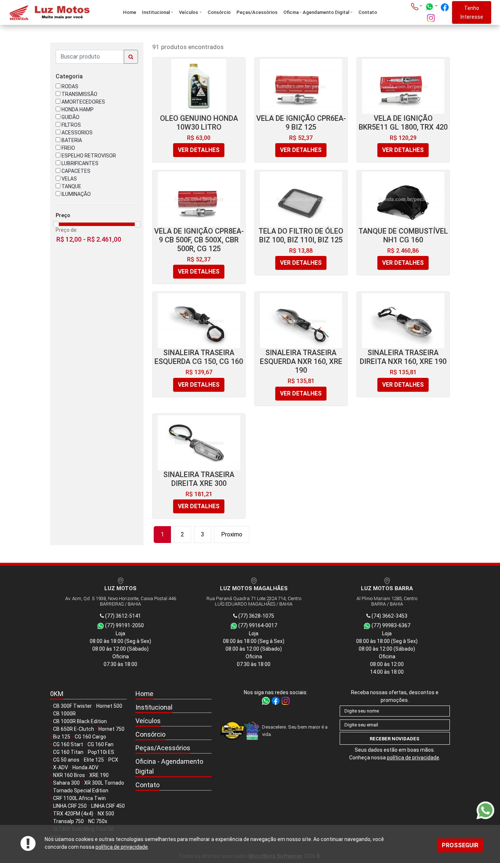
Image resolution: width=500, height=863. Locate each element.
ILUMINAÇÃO (75, 194)
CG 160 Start (68, 744)
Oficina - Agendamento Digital (316, 12)
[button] (173, 707)
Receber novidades (394, 738)
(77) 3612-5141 (122, 616)
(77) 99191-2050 (124, 625)
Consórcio (219, 12)
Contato (367, 12)
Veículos (188, 12)
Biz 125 (61, 737)
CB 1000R (64, 714)
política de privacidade (122, 847)
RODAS (69, 86)
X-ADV (60, 767)
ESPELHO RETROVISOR (88, 156)
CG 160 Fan (100, 744)
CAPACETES (75, 171)
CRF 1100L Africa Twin (79, 798)
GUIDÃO (69, 117)
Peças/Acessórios (256, 12)
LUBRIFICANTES (79, 163)
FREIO (67, 148)
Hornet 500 (109, 706)
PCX (113, 760)
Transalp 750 (68, 821)
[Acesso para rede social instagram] (430, 18)
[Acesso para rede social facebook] (444, 7)
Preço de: (67, 230)
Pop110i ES (101, 752)
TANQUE (70, 186)
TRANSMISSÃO (78, 94)
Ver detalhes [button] (199, 149)
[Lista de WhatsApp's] (431, 6)
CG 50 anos (66, 760)
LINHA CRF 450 (108, 806)
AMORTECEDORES (82, 102)
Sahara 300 (66, 783)
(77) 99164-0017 (257, 625)
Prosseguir (460, 845)
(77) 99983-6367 (390, 625)
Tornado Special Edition (80, 790)
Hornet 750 (111, 729)
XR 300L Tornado (104, 783)
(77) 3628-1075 (255, 616)
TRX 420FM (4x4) (73, 813)
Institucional (156, 12)
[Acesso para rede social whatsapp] (266, 700)
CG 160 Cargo (90, 737)
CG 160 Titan (68, 752)
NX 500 (106, 813)
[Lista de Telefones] (416, 6)
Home (129, 12)
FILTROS (70, 125)
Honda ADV (85, 767)
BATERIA (71, 140)
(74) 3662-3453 (388, 616)
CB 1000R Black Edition (80, 721)
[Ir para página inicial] (49, 13)
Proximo (231, 534)
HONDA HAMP (77, 109)
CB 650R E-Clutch (73, 729)
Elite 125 (94, 760)
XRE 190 (99, 775)
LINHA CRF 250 (70, 806)
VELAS (68, 179)
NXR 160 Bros (69, 775)
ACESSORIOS (76, 132)
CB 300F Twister (72, 706)
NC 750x (97, 821)
